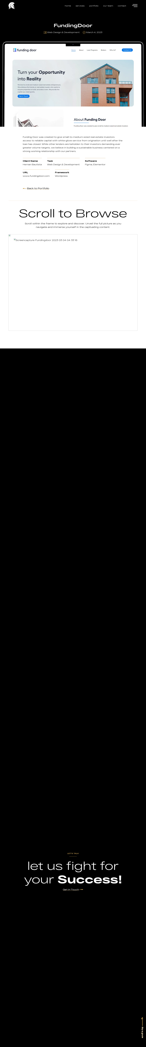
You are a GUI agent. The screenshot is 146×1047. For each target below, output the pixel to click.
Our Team (108, 6)
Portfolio (93, 6)
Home (68, 6)
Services (80, 6)
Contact (122, 6)
